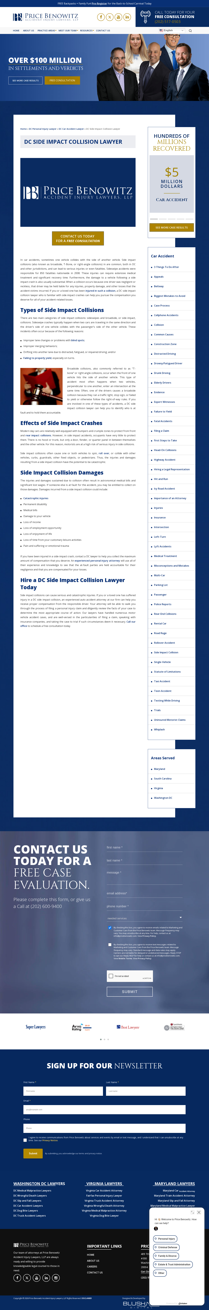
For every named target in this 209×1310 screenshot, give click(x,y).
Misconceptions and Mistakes (171, 565)
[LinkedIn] (127, 17)
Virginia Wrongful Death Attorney (104, 1205)
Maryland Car (179, 1190)
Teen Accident (163, 691)
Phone (26, 1119)
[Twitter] (110, 17)
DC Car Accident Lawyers (28, 1205)
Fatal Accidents (163, 421)
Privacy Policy (149, 936)
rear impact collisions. (39, 435)
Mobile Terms (125, 958)
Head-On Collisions (165, 450)
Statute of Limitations (167, 671)
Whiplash (159, 729)
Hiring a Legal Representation (172, 469)
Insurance (160, 517)
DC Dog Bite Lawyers (25, 1210)
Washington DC (163, 798)
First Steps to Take (165, 440)
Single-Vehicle (162, 662)
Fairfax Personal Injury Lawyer (104, 1195)
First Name (29, 1082)
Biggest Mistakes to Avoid (169, 296)
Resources (86, 30)
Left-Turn (160, 536)
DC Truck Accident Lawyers (29, 1215)
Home (16, 30)
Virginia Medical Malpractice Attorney (104, 1210)
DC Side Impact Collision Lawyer (103, 128)
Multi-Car (159, 575)
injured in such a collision (100, 290)
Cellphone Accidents (166, 315)
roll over (104, 453)
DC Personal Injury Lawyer (42, 128)
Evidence (159, 392)
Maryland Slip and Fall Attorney (176, 1200)
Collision (159, 325)
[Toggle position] (192, 1212)
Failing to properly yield (37, 358)
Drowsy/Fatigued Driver (168, 363)
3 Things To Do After (166, 267)
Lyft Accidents (162, 546)
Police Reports (162, 604)
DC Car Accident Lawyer (71, 128)
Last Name (112, 1082)
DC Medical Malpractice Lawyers (32, 1190)
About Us (28, 30)
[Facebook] (101, 17)
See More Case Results (25, 80)
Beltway (159, 286)
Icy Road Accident (164, 488)
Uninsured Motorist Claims (170, 720)
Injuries (158, 508)
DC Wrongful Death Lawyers (30, 1195)
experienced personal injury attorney (97, 560)
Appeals (159, 276)
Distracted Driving (165, 353)
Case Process (162, 305)
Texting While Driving (167, 700)
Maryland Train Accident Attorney (174, 1195)
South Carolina (163, 778)
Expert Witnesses (164, 402)
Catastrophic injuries (35, 498)
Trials (157, 710)
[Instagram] (56, 1278)
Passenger (160, 594)
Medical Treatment (165, 556)
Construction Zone (165, 344)
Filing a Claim (161, 430)
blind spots (77, 340)
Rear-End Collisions (165, 614)
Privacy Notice (50, 1140)
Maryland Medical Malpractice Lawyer (173, 1205)
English (168, 30)
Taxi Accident (162, 681)
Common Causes (164, 334)
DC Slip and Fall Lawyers (27, 1200)
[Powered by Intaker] (183, 1303)
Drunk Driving (162, 373)
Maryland (159, 769)
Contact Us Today (78, 238)
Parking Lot (161, 585)
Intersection (161, 527)
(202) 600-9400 (46, 906)
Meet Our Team (68, 30)
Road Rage (160, 633)
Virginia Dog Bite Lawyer (104, 1215)
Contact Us (103, 30)
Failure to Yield (163, 411)
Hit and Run (161, 479)
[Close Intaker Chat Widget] (198, 1212)
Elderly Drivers (162, 382)
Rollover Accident (164, 642)
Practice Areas (46, 30)
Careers (92, 1266)
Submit (33, 1153)
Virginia (158, 788)
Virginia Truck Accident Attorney (104, 1200)
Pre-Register (99, 3)
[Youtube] (118, 17)
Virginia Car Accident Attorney (104, 1190)
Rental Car (160, 623)
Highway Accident (164, 459)
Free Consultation (62, 80)
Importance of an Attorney (170, 498)
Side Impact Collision (166, 652)
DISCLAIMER (87, 1298)
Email (27, 1100)
